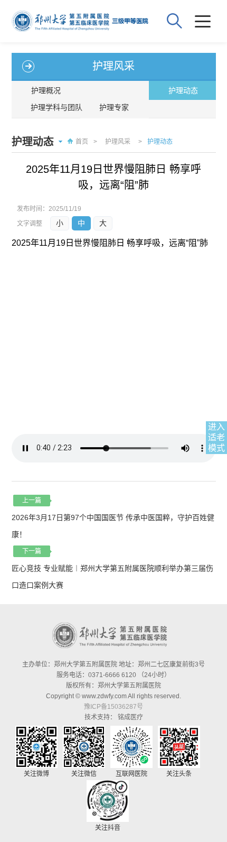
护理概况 (46, 90)
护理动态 (183, 90)
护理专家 (114, 107)
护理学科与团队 (56, 107)
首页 (81, 141)
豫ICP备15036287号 (113, 706)
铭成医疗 (130, 717)
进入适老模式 (216, 437)
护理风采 (117, 141)
